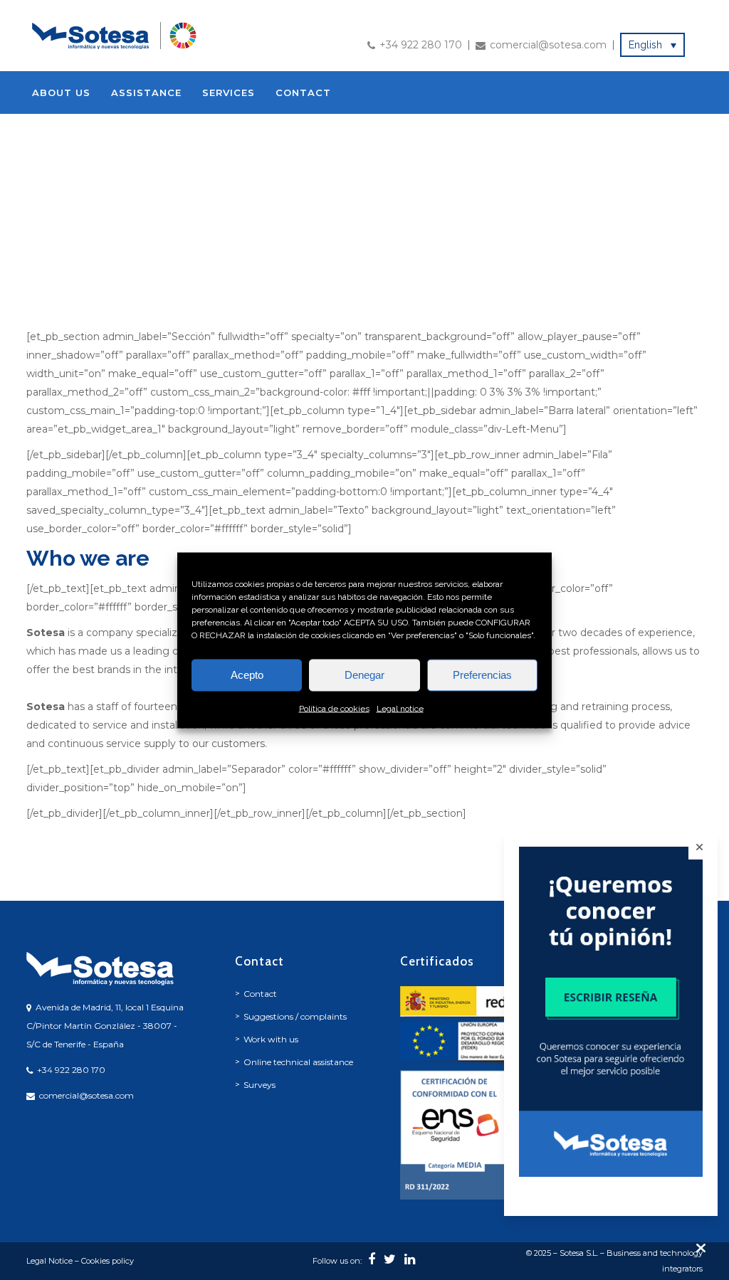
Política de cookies (334, 708)
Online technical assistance (298, 1062)
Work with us (270, 1039)
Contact (260, 993)
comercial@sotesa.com (548, 44)
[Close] (699, 847)
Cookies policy (107, 1261)
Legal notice (400, 708)
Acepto (247, 675)
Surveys (259, 1084)
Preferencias (482, 675)
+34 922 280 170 (420, 44)
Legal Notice (49, 1261)
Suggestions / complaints (295, 1016)
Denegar (364, 675)
